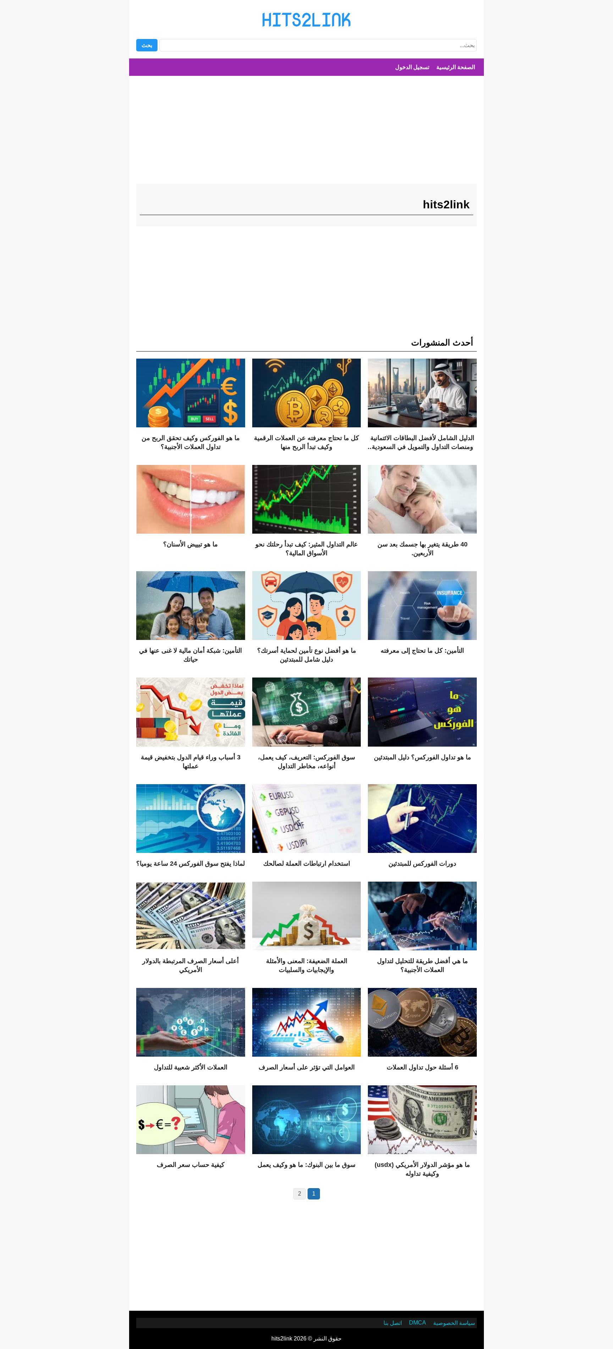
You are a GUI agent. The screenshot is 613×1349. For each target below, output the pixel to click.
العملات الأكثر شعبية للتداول (190, 1067)
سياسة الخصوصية (454, 1323)
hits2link (306, 19)
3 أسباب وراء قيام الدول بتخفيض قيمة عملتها (191, 762)
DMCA (417, 1323)
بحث (147, 45)
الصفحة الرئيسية (455, 67)
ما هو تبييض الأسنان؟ (190, 544)
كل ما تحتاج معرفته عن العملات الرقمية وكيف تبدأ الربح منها (306, 442)
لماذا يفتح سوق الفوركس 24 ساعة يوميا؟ (190, 863)
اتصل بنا (392, 1323)
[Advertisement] (306, 132)
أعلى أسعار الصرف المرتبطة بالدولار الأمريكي (190, 965)
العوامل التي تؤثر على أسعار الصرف (307, 1067)
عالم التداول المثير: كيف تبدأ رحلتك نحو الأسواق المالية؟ (306, 549)
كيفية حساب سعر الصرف (191, 1164)
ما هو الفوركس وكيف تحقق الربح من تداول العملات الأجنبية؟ (191, 442)
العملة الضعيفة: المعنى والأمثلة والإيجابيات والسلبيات (306, 965)
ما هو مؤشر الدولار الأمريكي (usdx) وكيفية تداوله (422, 1169)
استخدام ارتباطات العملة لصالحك (306, 863)
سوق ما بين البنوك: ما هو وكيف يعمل (306, 1164)
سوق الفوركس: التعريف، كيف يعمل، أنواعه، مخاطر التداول (306, 762)
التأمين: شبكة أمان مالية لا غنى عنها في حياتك (190, 655)
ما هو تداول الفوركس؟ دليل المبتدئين (422, 757)
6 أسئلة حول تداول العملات (422, 1067)
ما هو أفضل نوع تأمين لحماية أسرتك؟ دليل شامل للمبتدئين (306, 655)
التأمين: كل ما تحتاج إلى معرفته (422, 650)
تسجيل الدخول (412, 67)
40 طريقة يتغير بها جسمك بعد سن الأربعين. (422, 549)
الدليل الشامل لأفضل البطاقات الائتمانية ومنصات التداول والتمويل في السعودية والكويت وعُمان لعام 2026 (422, 442)
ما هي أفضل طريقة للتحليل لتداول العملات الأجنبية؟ (422, 965)
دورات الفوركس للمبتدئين (422, 863)
